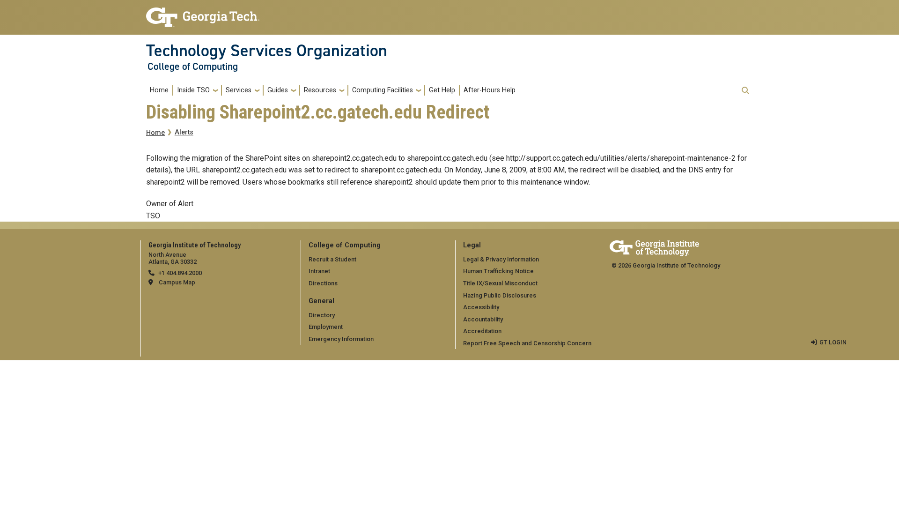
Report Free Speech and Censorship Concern (527, 343)
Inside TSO (193, 90)
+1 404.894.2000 (180, 272)
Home (159, 90)
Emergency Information (341, 338)
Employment (326, 326)
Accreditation (482, 331)
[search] (745, 90)
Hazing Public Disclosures (499, 295)
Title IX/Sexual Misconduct (500, 283)
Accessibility (481, 307)
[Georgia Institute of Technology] (202, 13)
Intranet (319, 271)
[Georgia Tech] (654, 246)
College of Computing (192, 66)
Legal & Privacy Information (501, 259)
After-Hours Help (490, 90)
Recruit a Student (332, 259)
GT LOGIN (833, 342)
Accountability (483, 319)
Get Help (442, 90)
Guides (277, 90)
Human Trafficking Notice (498, 271)
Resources (320, 90)
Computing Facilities (382, 90)
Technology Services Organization (266, 50)
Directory (322, 315)
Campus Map (177, 282)
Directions (323, 283)
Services (238, 90)
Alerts (184, 132)
